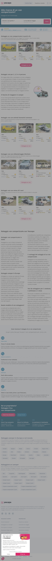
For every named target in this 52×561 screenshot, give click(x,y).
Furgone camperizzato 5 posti (10, 486)
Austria (30, 455)
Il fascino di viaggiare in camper (12, 95)
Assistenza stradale (24, 530)
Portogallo (22, 458)
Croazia (36, 448)
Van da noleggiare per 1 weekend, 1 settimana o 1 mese (39, 290)
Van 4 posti (23, 476)
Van (4, 473)
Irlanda (14, 458)
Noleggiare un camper (7, 524)
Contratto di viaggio (24, 524)
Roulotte (5, 476)
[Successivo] (14, 47)
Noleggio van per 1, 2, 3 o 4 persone (13, 74)
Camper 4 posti (6, 483)
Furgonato (11, 473)
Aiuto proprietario (23, 533)
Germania (5, 458)
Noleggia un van (26, 65)
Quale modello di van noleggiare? (12, 305)
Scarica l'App (28, 3)
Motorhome (42, 473)
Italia (38, 455)
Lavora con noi (14, 556)
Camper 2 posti (29, 483)
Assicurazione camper (24, 527)
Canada (4, 448)
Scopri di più (21, 415)
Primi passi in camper (6, 527)
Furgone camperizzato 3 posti (10, 489)
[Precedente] (2, 47)
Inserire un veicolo (40, 3)
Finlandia (35, 452)
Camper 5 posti (41, 480)
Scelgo (8, 554)
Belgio (20, 448)
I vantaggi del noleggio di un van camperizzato (39, 256)
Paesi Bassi (13, 455)
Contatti (7, 556)
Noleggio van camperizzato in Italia (11, 238)
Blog (2, 556)
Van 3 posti (33, 476)
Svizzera (27, 452)
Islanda (44, 452)
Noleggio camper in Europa (10, 273)
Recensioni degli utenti (7, 530)
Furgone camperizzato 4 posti (28, 486)
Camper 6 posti (29, 480)
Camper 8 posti (6, 480)
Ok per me (22, 554)
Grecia (28, 448)
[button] (2, 558)
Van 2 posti (43, 476)
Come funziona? (5, 522)
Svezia (18, 452)
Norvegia (31, 458)
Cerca (46, 21)
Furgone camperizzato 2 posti (28, 489)
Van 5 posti (14, 476)
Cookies (30, 556)
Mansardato (32, 473)
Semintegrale (22, 473)
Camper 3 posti (18, 483)
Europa (4, 455)
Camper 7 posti (18, 480)
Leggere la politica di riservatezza (9, 549)
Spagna (13, 448)
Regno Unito (45, 448)
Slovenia (22, 455)
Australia (46, 455)
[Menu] (48, 3)
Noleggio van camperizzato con (17, 231)
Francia (4, 452)
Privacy (25, 556)
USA (12, 452)
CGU (20, 556)
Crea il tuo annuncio (8, 415)
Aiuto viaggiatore (5, 533)
